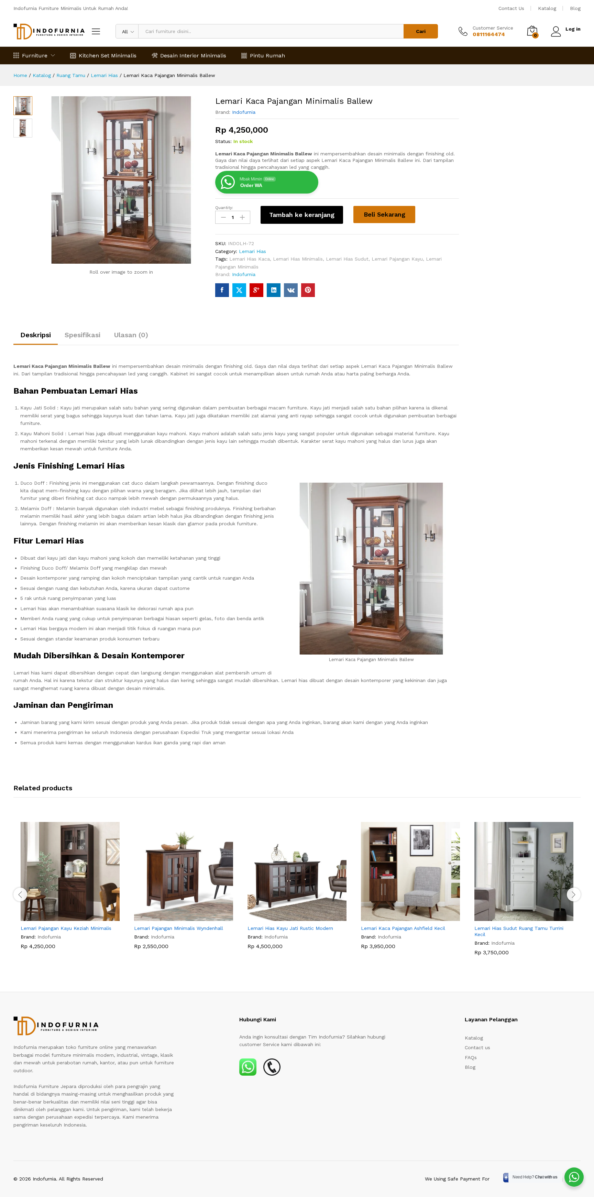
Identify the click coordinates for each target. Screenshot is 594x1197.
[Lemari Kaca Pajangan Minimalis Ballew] (222, 290)
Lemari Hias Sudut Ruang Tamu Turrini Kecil (518, 931)
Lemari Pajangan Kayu (397, 259)
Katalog (547, 8)
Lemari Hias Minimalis (298, 259)
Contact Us (511, 8)
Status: (223, 141)
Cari (421, 31)
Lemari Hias (252, 251)
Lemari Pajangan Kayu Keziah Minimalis (66, 928)
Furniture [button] (34, 55)
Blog (575, 8)
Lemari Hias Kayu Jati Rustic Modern (290, 928)
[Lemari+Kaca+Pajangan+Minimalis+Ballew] (239, 290)
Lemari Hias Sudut (347, 259)
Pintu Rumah (267, 55)
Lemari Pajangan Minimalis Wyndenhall (178, 928)
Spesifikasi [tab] (82, 334)
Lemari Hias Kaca (249, 259)
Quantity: (224, 208)
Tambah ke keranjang (301, 214)
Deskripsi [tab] (35, 334)
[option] (70, 891)
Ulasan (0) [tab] (131, 334)
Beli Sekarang (384, 214)
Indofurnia (243, 112)
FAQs (471, 1057)
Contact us (477, 1047)
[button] (62, 917)
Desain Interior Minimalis (193, 55)
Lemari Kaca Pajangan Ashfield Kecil (403, 928)
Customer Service (493, 28)
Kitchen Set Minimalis (107, 55)
